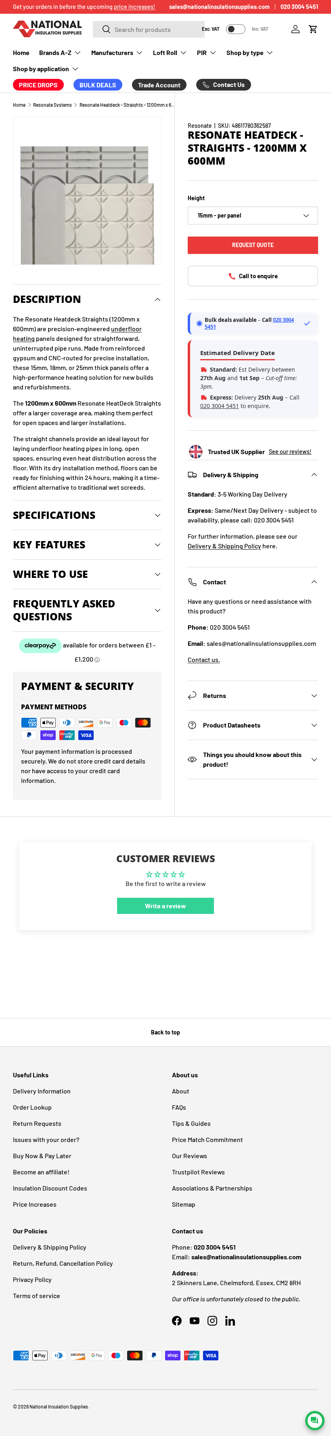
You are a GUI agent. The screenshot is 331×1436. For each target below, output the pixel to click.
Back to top (165, 1032)
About (180, 1091)
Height (196, 198)
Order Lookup (32, 1107)
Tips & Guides (191, 1123)
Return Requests (37, 1123)
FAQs (179, 1107)
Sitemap (183, 1204)
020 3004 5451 (299, 6)
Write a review (165, 905)
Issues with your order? (46, 1139)
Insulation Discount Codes (50, 1188)
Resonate (200, 125)
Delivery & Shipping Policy (224, 546)
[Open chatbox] (315, 1420)
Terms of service (36, 1295)
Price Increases (35, 1204)
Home (21, 52)
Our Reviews (189, 1155)
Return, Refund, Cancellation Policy (63, 1263)
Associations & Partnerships (212, 1188)
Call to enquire (258, 275)
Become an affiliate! (41, 1172)
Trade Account (159, 85)
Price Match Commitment (207, 1139)
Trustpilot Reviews (198, 1172)
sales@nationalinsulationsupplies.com (219, 6)
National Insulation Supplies (58, 1406)
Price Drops (38, 85)
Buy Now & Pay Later (42, 1155)
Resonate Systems (52, 104)
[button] (313, 29)
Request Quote (253, 244)
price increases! (134, 6)
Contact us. (204, 659)
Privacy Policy (32, 1279)
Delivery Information (42, 1091)
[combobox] (149, 29)
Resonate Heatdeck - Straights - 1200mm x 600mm (128, 104)
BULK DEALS (98, 85)
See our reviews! (290, 451)
